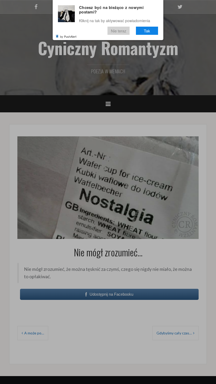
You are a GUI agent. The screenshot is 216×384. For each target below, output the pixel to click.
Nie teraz (118, 30)
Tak (147, 30)
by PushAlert (68, 36)
